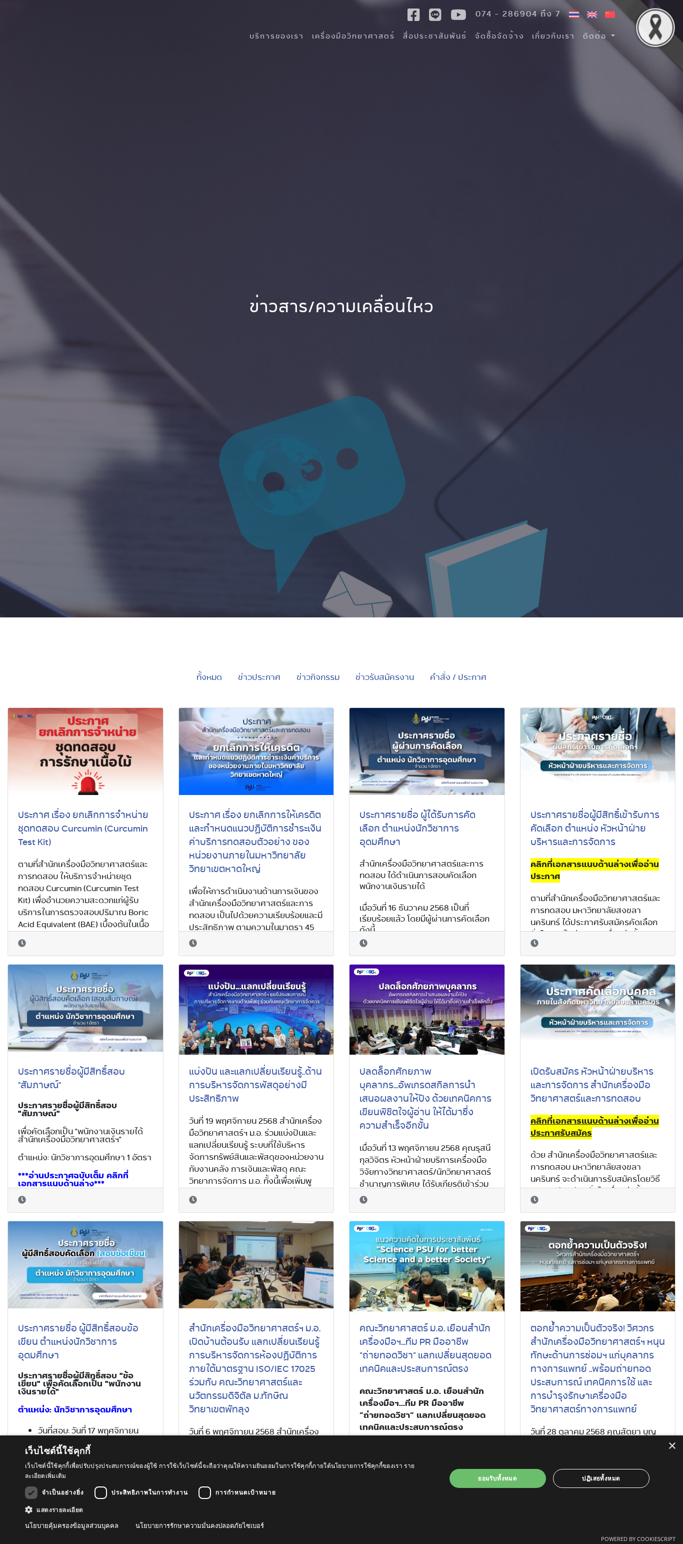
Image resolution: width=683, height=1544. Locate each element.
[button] (229, 1509)
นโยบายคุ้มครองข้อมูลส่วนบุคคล (71, 1525)
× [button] (672, 1446)
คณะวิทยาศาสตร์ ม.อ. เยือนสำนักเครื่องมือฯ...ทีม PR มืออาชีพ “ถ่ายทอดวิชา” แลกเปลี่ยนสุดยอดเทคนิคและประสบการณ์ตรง (426, 1348)
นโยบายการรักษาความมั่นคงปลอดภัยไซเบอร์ (200, 1525)
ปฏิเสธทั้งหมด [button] (601, 1478)
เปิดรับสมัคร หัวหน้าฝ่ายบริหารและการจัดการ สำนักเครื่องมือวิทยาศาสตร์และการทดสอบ (592, 1084)
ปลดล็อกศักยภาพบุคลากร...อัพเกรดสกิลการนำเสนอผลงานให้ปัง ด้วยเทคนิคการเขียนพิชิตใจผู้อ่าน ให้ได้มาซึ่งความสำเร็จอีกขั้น (426, 1098)
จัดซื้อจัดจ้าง (499, 36)
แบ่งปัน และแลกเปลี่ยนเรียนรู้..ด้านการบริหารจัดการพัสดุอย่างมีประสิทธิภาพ (255, 1084)
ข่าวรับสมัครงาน (385, 677)
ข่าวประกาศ (259, 677)
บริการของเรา (277, 36)
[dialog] (341, 1489)
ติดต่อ (596, 36)
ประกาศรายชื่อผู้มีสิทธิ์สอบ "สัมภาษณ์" (71, 1078)
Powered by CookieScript (638, 1538)
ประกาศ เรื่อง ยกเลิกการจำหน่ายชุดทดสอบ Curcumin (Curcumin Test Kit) (83, 828)
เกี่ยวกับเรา (553, 36)
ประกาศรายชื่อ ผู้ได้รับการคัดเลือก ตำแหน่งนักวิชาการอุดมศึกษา (418, 828)
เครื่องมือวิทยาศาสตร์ (353, 36)
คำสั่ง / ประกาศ (458, 677)
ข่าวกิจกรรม (318, 677)
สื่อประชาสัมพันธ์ (435, 36)
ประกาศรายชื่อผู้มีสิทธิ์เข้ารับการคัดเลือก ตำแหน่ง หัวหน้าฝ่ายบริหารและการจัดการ (595, 828)
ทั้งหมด (209, 677)
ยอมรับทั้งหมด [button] (497, 1478)
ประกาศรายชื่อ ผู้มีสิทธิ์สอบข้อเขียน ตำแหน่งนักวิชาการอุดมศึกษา (78, 1341)
